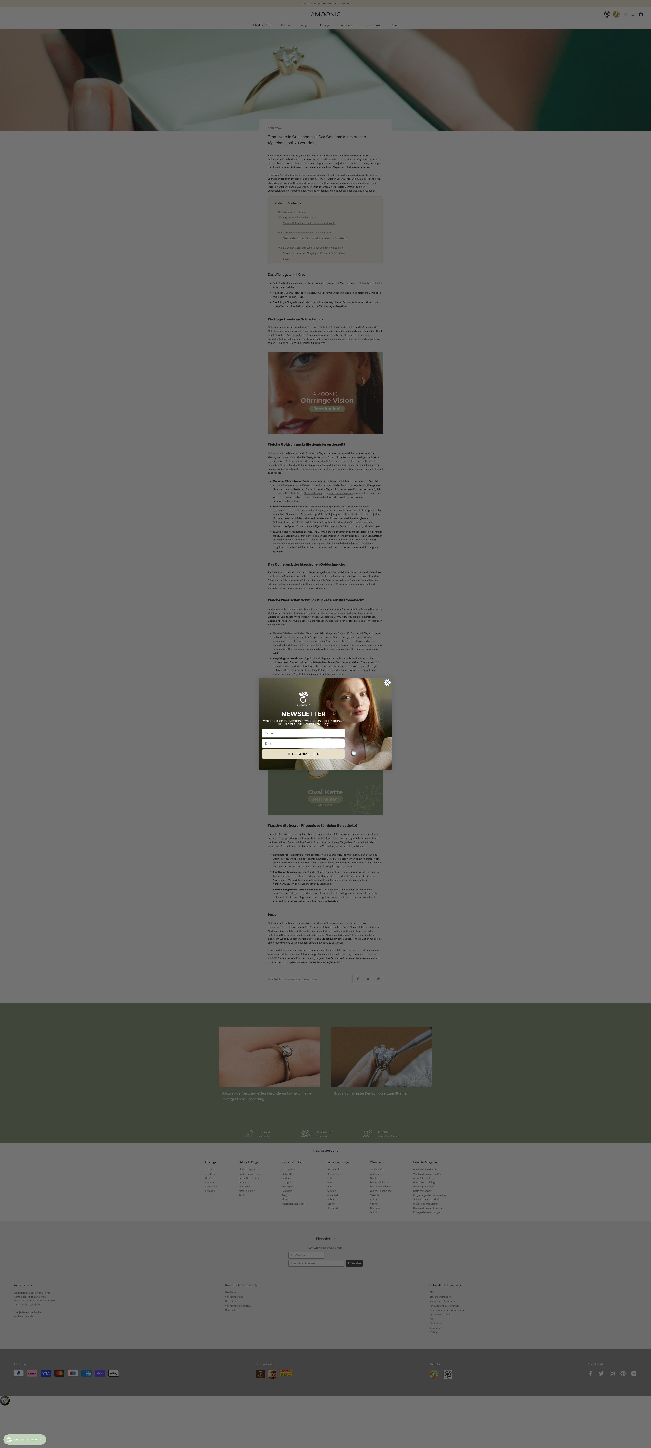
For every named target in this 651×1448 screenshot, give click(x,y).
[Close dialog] (387, 682)
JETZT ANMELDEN (303, 754)
